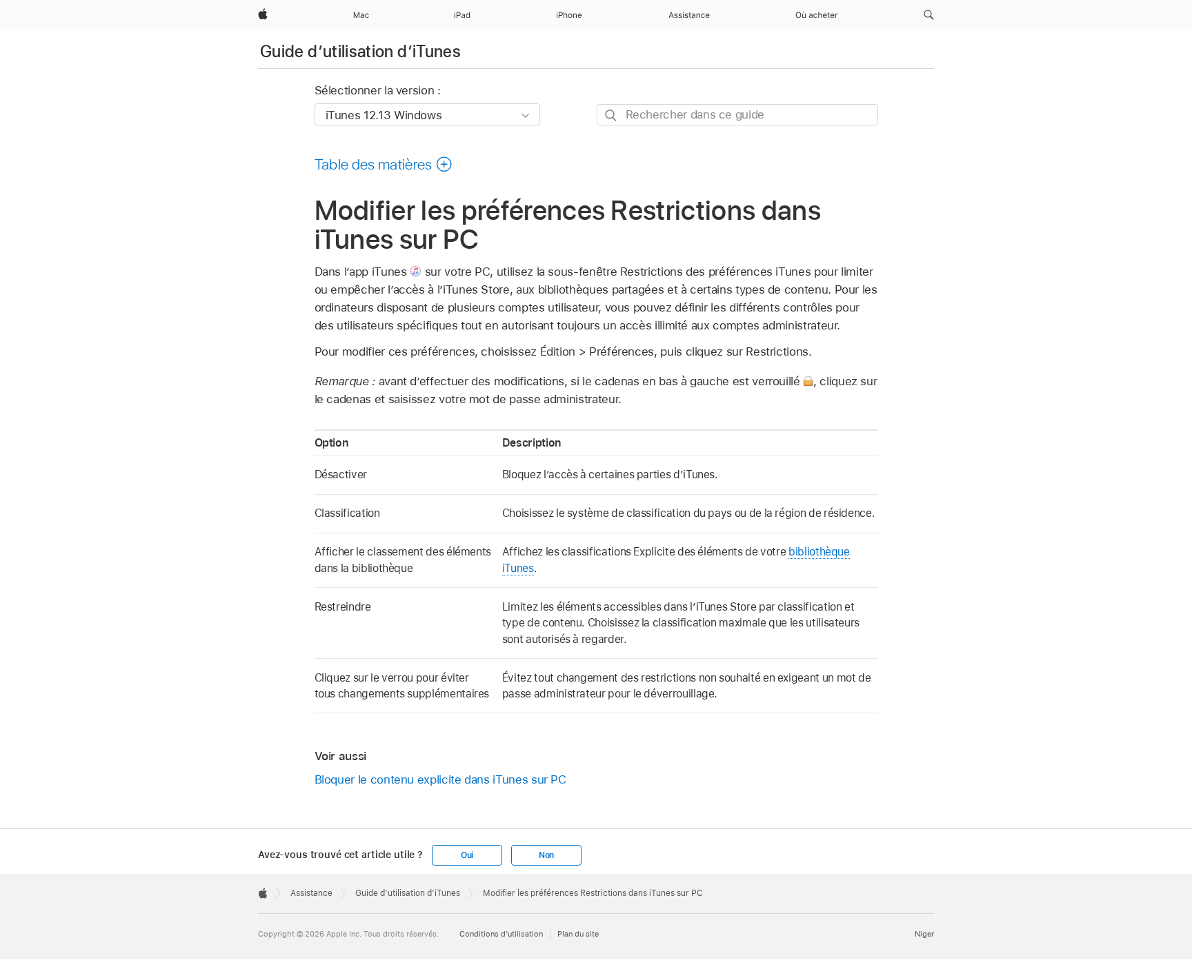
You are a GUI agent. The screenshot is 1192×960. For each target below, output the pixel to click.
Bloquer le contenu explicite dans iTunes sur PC (440, 779)
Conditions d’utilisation (501, 934)
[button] (929, 15)
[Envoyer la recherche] (611, 115)
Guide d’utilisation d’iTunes (360, 51)
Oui (467, 855)
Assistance (311, 893)
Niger (924, 934)
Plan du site (578, 934)
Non (546, 855)
